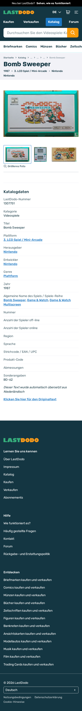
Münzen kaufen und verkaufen (24, 595)
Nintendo (57, 71)
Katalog (53, 22)
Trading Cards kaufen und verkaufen (28, 664)
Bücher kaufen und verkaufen (24, 603)
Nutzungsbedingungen (17, 697)
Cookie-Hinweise (13, 701)
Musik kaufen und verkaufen (22, 649)
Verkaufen (31, 22)
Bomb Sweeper (14, 300)
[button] (68, 12)
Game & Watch (37, 300)
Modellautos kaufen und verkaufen (27, 641)
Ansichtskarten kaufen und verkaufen (29, 634)
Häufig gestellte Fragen (19, 531)
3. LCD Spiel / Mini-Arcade (30, 71)
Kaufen (8, 22)
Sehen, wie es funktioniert (53, 3)
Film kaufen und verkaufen (21, 656)
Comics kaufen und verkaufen (24, 587)
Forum (74, 22)
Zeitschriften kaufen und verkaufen (27, 611)
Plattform (10, 276)
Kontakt (8, 539)
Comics (31, 46)
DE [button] (54, 12)
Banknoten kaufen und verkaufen (26, 626)
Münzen (46, 46)
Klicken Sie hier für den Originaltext (29, 399)
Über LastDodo (13, 459)
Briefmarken (12, 46)
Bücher (61, 46)
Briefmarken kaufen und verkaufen (27, 580)
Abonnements (13, 497)
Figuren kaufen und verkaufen (24, 618)
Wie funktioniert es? (16, 523)
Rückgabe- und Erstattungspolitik (26, 554)
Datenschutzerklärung (48, 697)
